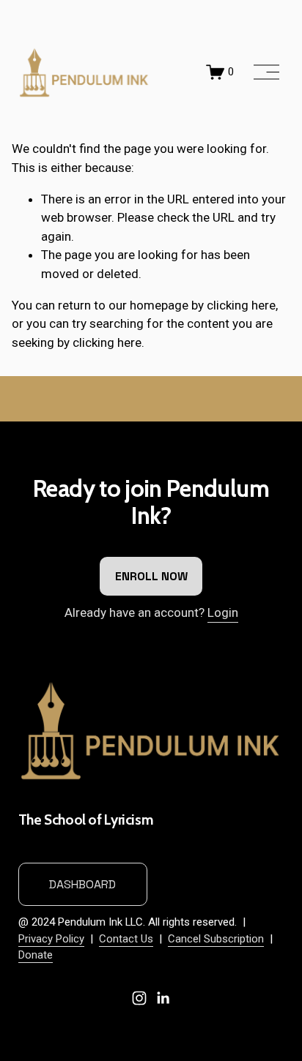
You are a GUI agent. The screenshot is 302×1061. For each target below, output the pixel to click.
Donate (35, 954)
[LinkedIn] (162, 998)
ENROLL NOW (151, 576)
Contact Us (126, 938)
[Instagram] (139, 998)
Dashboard (82, 884)
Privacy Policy (51, 938)
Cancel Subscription (216, 938)
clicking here (241, 305)
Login (222, 612)
